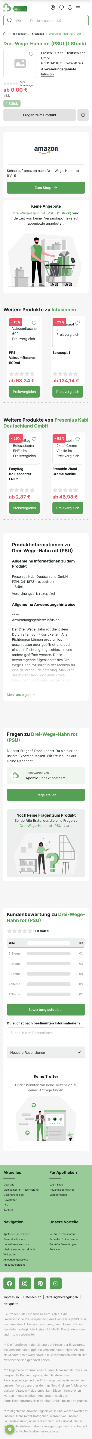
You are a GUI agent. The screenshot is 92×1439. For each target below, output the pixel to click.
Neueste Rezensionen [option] (27, 1052)
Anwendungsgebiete (15, 1259)
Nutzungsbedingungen (62, 1297)
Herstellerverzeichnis (16, 1244)
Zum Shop (43, 188)
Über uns (8, 1184)
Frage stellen (46, 795)
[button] (78, 8)
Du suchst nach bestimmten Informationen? (43, 1023)
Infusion (47, 74)
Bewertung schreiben (46, 1009)
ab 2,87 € (19, 497)
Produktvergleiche (14, 1264)
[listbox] (46, 1052)
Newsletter (9, 1199)
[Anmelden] (70, 7)
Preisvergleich (24, 391)
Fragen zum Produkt (39, 115)
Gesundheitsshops (14, 1239)
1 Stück (12, 103)
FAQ (5, 1205)
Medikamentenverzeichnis (19, 1249)
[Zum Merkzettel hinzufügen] (31, 53)
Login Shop (56, 1184)
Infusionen (37, 33)
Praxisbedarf (19, 33)
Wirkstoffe (9, 1254)
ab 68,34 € (21, 380)
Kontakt (8, 1210)
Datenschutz (32, 1297)
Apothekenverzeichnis (16, 1234)
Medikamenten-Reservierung (21, 1189)
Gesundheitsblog (13, 1194)
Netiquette (10, 1304)
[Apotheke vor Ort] (52, 7)
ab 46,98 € (65, 497)
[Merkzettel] (61, 7)
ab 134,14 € (65, 380)
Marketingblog (58, 1194)
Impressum (11, 1297)
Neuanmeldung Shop (61, 1189)
